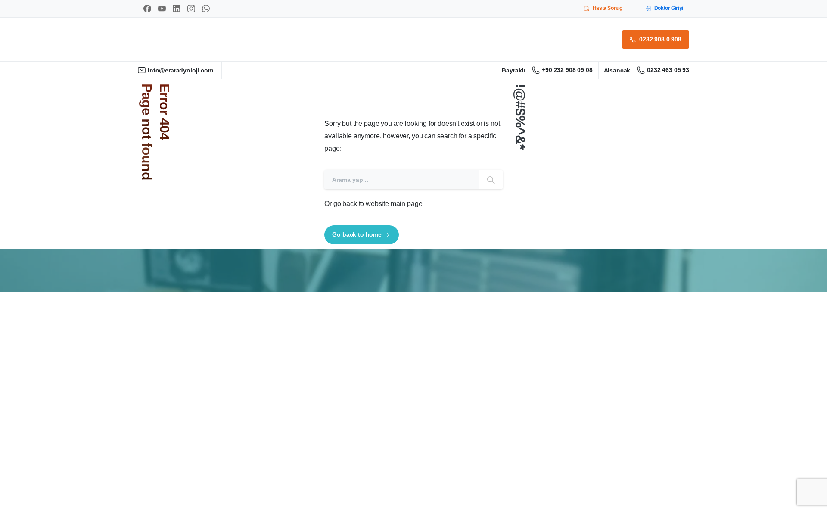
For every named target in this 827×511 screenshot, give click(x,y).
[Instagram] (191, 8)
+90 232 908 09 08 (567, 69)
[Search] (491, 179)
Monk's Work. (195, 504)
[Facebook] (147, 8)
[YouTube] (162, 8)
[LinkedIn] (176, 8)
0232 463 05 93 (668, 69)
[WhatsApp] (206, 8)
